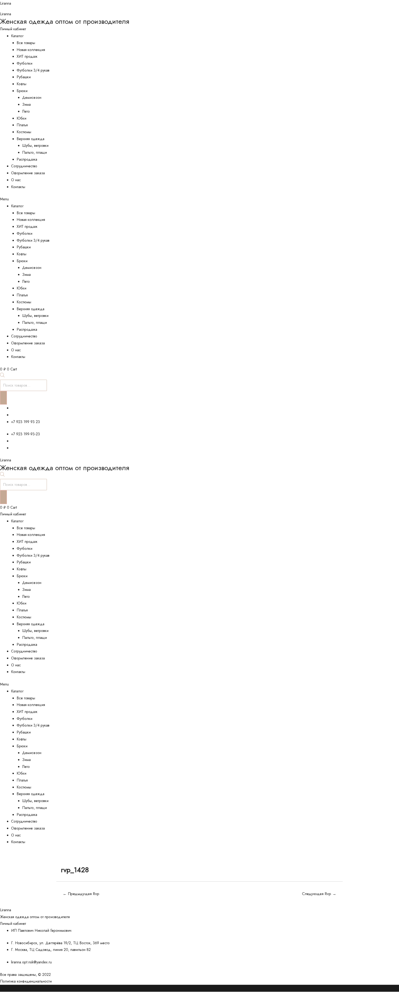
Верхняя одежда (30, 138)
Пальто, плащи (34, 152)
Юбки (21, 118)
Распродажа (27, 159)
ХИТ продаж (27, 56)
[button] (199, 199)
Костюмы (24, 132)
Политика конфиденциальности (26, 981)
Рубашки (24, 77)
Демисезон (31, 97)
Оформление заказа (28, 173)
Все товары (26, 42)
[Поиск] (3, 398)
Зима (26, 104)
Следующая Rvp (319, 893)
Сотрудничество (24, 166)
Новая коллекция (31, 49)
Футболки (24, 63)
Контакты (18, 186)
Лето (26, 111)
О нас (16, 180)
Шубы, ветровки (35, 145)
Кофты (21, 84)
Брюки (22, 90)
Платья (22, 125)
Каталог (17, 36)
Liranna (5, 3)
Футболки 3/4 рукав (33, 70)
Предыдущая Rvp (81, 893)
